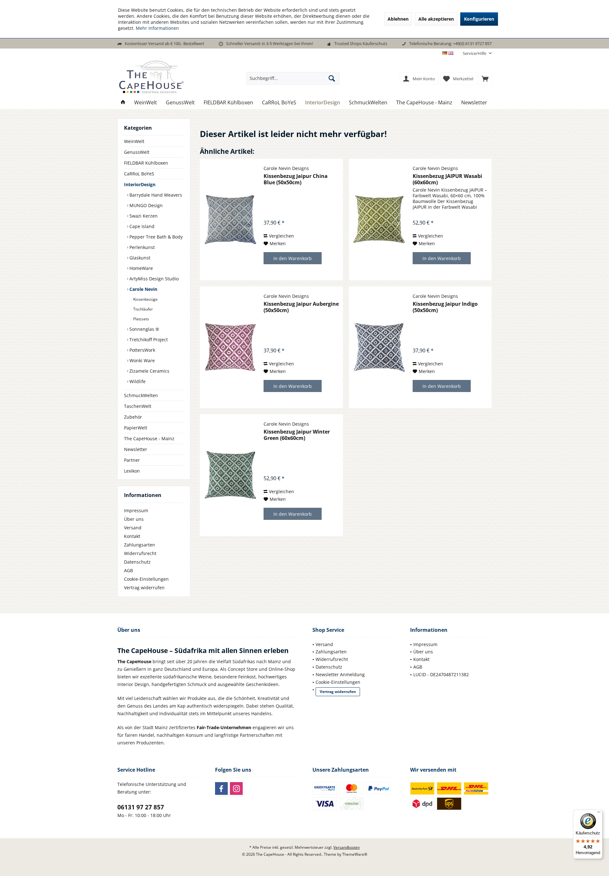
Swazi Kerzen (143, 216)
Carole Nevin (142, 289)
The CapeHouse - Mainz (149, 438)
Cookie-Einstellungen (146, 579)
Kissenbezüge (145, 299)
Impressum (136, 510)
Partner (132, 460)
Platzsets (140, 319)
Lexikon (132, 471)
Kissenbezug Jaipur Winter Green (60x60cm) (297, 434)
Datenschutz (137, 562)
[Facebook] (221, 788)
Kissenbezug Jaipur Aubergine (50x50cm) (301, 307)
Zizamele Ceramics (148, 371)
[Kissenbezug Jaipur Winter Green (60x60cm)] (230, 475)
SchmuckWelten (141, 395)
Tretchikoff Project (148, 340)
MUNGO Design (145, 205)
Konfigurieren (479, 19)
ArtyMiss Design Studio (153, 279)
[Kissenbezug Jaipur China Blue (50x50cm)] (230, 219)
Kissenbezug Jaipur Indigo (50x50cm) (445, 307)
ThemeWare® (354, 854)
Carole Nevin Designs (286, 168)
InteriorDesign (139, 184)
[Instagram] (236, 788)
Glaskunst (139, 258)
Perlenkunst (141, 247)
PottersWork (141, 350)
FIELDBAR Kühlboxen (146, 163)
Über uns (134, 519)
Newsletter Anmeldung (340, 674)
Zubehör (133, 417)
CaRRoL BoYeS (139, 174)
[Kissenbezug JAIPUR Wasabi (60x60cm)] (379, 219)
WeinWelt (134, 141)
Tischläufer (142, 309)
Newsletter (135, 449)
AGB (128, 570)
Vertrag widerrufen (144, 588)
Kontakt (132, 536)
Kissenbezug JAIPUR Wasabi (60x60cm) (447, 179)
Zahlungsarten (139, 545)
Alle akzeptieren (436, 19)
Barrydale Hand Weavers (155, 195)
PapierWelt (135, 428)
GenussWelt (136, 152)
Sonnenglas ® (143, 329)
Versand (132, 528)
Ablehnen (398, 19)
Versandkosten (346, 847)
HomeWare (140, 268)
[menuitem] (475, 53)
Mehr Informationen (157, 28)
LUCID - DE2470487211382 (441, 674)
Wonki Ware (141, 360)
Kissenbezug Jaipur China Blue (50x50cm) (296, 179)
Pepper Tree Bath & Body (155, 237)
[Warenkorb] (485, 78)
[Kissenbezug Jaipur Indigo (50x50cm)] (379, 347)
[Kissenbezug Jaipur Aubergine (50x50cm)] (230, 347)
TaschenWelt (137, 406)
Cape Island (141, 226)
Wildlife (137, 381)
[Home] (123, 102)
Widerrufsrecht (140, 553)
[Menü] (599, 813)
